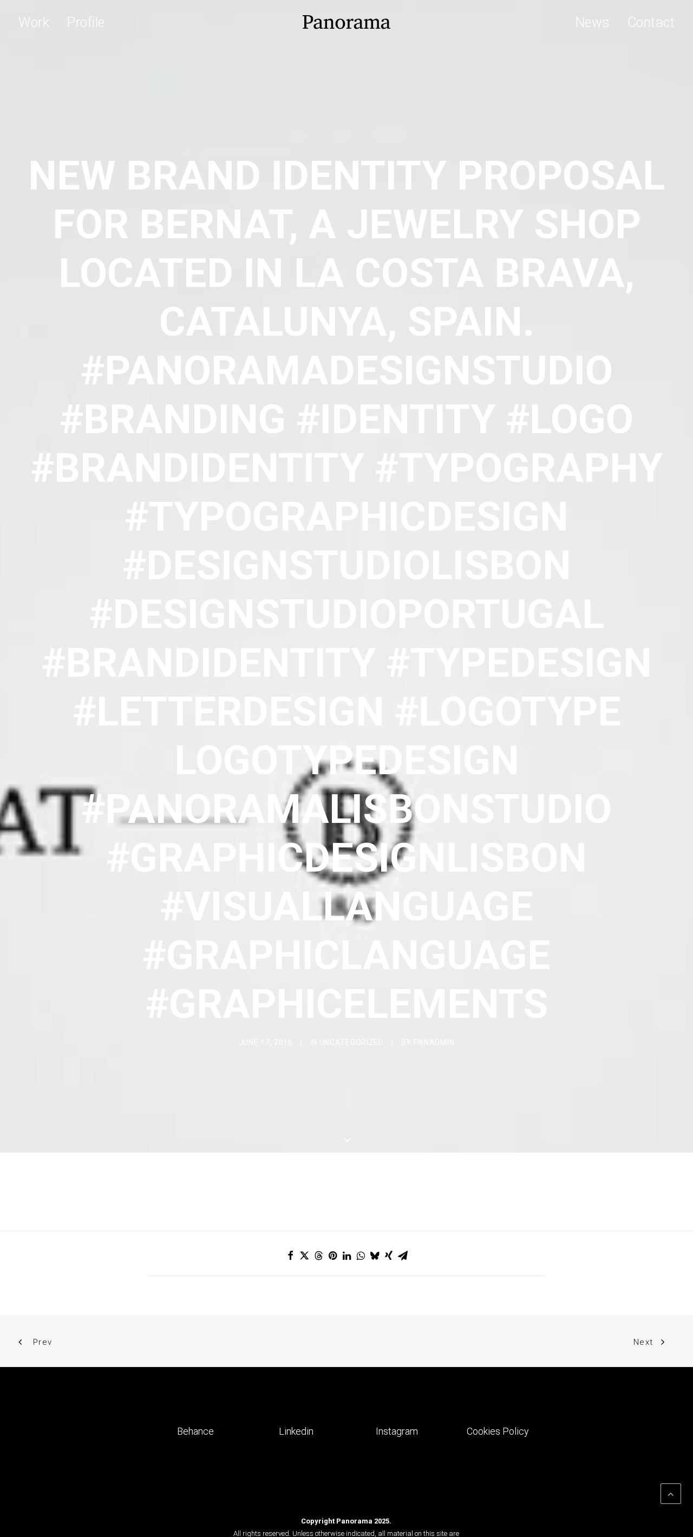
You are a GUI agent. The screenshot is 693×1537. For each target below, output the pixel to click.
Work (33, 22)
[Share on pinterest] (332, 1255)
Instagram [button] (397, 1431)
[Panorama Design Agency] (346, 22)
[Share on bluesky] (374, 1255)
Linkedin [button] (296, 1431)
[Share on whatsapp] (360, 1255)
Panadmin (434, 1042)
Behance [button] (195, 1431)
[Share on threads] (318, 1255)
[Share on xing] (388, 1255)
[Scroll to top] (671, 1493)
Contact (651, 22)
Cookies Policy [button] (498, 1431)
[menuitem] (37, 22)
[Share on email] (402, 1255)
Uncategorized (351, 1042)
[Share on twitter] (304, 1255)
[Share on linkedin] (346, 1255)
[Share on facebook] (290, 1255)
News (592, 22)
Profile (86, 22)
